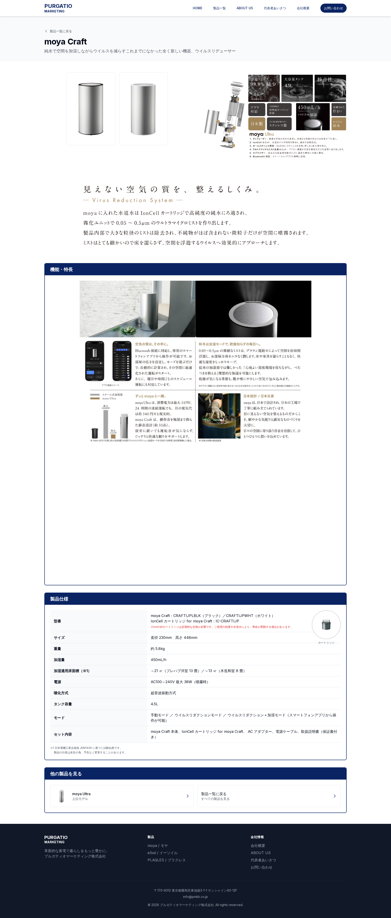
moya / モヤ (158, 845)
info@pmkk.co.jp (195, 897)
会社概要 (303, 8)
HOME (197, 8)
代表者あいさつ (275, 8)
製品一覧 (219, 8)
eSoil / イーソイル (163, 852)
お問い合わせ (333, 8)
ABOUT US (245, 8)
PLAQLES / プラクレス (167, 860)
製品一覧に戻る (61, 31)
